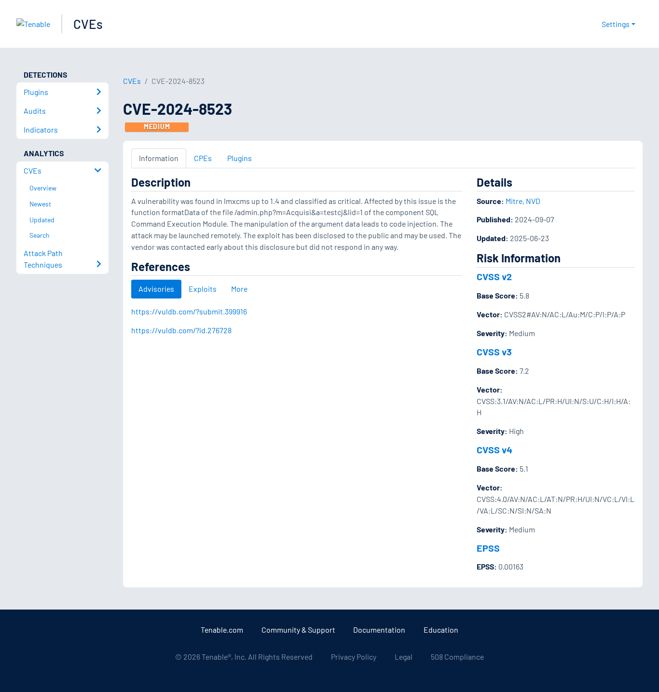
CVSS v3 (494, 351)
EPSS (488, 548)
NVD (533, 200)
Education (441, 629)
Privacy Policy (353, 656)
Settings (616, 23)
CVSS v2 (494, 276)
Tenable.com (222, 629)
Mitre (514, 200)
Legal (403, 656)
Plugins (239, 158)
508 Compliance (457, 656)
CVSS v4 (494, 449)
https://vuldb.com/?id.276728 (181, 330)
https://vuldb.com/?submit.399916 (189, 311)
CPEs (203, 158)
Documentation (379, 629)
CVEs (88, 23)
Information (158, 158)
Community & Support (298, 629)
